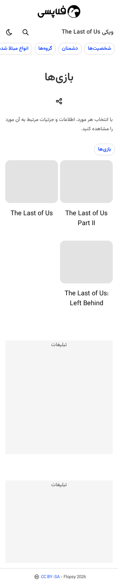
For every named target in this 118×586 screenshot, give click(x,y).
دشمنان (70, 48)
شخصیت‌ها (99, 48)
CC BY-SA (50, 577)
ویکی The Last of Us (87, 32)
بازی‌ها (104, 149)
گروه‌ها (45, 48)
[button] (25, 32)
